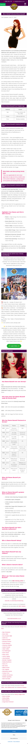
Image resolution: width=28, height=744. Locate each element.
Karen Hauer (5, 652)
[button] (26, 720)
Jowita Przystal (6, 647)
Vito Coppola (5, 669)
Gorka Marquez (6, 643)
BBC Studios (22, 606)
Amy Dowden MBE (7, 636)
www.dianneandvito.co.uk (14, 618)
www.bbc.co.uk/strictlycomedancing (14, 600)
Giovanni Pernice (6, 641)
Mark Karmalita (6, 678)
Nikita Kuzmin (5, 667)
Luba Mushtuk (6, 658)
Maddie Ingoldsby (6, 676)
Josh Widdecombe (10, 687)
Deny (14, 734)
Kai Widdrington (6, 650)
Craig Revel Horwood (7, 701)
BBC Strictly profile (17, 580)
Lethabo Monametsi (7, 675)
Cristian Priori (5, 673)
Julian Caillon (5, 649)
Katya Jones (5, 654)
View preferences (14, 738)
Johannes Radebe (7, 645)
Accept (14, 731)
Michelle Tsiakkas (6, 660)
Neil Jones (5, 665)
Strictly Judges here (19, 694)
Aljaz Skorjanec (6, 632)
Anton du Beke (6, 696)
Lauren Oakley (6, 656)
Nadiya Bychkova (6, 662)
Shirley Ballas (5, 698)
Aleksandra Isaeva (7, 671)
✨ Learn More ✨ (14, 346)
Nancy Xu (4, 663)
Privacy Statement (16, 741)
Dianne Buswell (6, 639)
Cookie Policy (10, 741)
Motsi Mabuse (6, 700)
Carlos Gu (5, 637)
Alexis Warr (5, 634)
